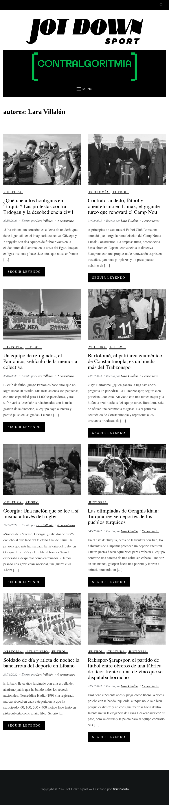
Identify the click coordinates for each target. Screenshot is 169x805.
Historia (13, 347)
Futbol (120, 192)
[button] (84, 89)
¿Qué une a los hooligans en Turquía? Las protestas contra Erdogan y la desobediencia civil (38, 206)
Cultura (13, 192)
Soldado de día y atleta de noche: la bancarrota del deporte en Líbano (41, 662)
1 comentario (65, 220)
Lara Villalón (44, 220)
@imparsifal (121, 789)
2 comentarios (150, 220)
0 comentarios (66, 525)
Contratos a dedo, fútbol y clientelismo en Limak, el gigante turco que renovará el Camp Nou (124, 206)
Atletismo (37, 651)
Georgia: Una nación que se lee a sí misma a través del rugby (41, 513)
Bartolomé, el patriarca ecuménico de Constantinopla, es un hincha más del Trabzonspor (125, 361)
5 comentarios (150, 686)
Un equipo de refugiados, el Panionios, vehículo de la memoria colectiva (40, 361)
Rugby (32, 502)
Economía (99, 192)
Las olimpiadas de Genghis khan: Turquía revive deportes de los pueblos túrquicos (123, 516)
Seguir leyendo (24, 271)
